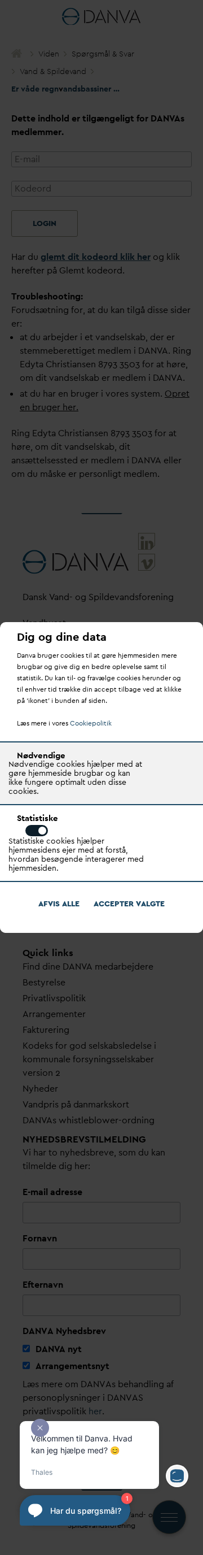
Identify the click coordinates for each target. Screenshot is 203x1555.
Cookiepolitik (91, 723)
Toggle (36, 830)
